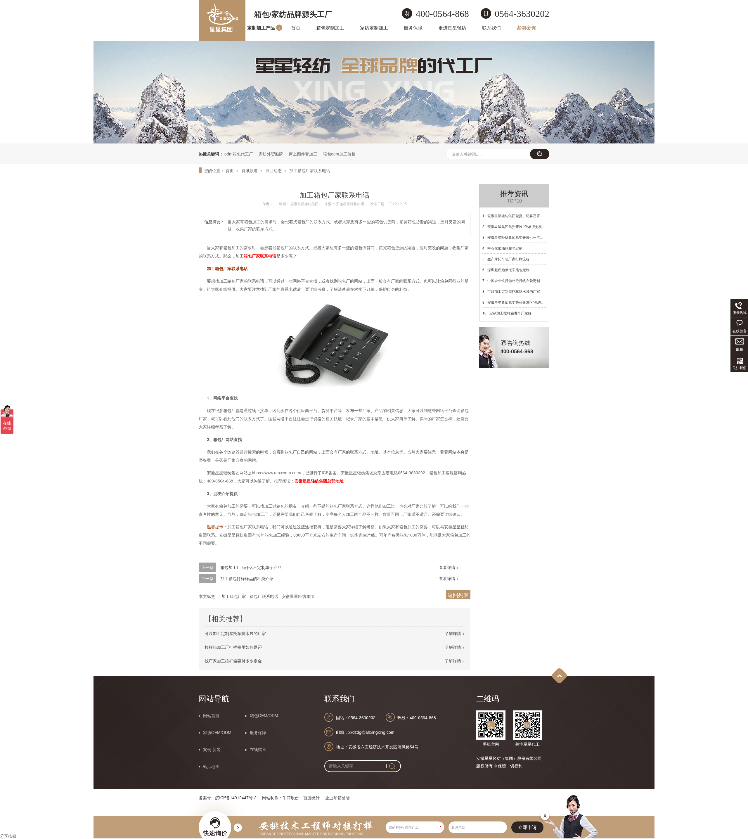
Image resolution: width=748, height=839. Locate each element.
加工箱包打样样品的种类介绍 (246, 578)
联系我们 (491, 27)
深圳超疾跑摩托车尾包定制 (505, 269)
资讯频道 (250, 170)
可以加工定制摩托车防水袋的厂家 (235, 633)
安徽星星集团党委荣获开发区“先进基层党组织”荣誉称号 (528, 302)
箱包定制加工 (330, 27)
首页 (295, 27)
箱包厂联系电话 (264, 596)
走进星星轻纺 (452, 27)
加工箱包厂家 (233, 596)
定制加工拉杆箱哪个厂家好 (506, 312)
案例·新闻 (526, 27)
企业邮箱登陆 (337, 797)
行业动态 (274, 170)
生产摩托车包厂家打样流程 (505, 258)
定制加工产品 (261, 27)
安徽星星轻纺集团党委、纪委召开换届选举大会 (521, 215)
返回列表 (458, 594)
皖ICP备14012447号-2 (236, 797)
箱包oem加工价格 (339, 154)
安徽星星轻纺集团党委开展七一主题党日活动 (519, 237)
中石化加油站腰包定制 (502, 247)
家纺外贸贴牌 (271, 154)
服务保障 (413, 27)
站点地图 (211, 766)
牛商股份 (291, 797)
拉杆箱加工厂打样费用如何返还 (233, 647)
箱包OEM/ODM (264, 715)
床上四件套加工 (303, 154)
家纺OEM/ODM (217, 732)
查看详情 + (449, 567)
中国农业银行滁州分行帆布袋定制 (511, 280)
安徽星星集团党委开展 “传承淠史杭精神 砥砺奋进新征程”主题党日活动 (539, 226)
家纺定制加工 (374, 27)
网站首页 (211, 715)
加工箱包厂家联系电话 (309, 170)
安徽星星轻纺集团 (298, 596)
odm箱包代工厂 (238, 154)
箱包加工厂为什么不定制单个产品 (251, 567)
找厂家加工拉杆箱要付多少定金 (233, 661)
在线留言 (258, 749)
